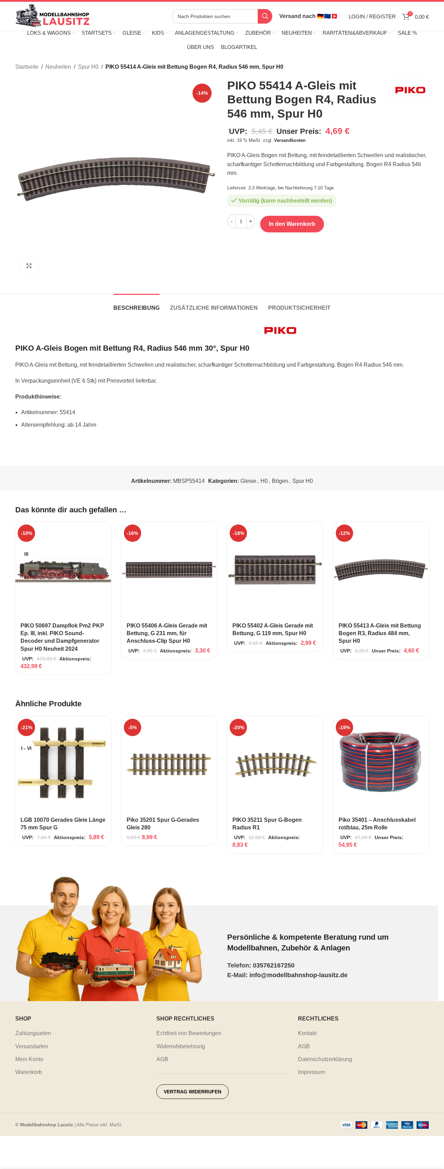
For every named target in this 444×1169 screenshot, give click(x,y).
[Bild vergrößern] (29, 265)
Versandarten (31, 1046)
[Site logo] (52, 16)
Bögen (280, 481)
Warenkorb (28, 1072)
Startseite (27, 67)
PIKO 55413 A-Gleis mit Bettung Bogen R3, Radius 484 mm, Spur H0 (380, 633)
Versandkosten (290, 140)
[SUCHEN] (265, 16)
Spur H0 (88, 67)
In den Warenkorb (292, 224)
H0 (264, 481)
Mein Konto (29, 1059)
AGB (162, 1059)
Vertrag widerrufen (192, 1091)
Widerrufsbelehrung (180, 1046)
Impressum (311, 1072)
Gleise (248, 481)
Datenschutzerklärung (325, 1059)
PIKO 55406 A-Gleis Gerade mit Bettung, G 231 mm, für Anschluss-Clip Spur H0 (167, 633)
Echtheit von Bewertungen (188, 1033)
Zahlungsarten (33, 1033)
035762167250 (273, 965)
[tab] (136, 304)
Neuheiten (58, 67)
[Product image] (63, 570)
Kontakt (307, 1033)
